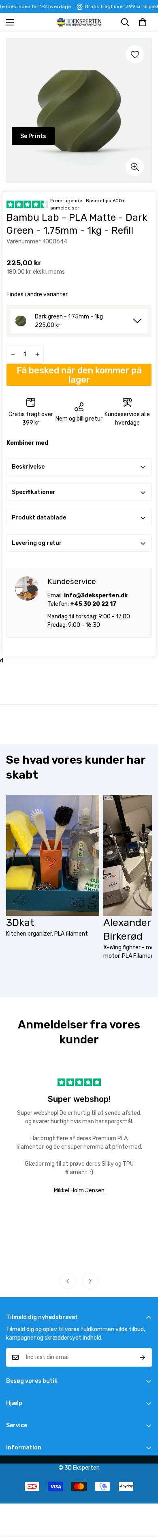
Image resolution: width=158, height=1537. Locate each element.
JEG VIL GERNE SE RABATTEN (118, 791)
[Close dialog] (154, 738)
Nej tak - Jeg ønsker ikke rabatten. (118, 801)
